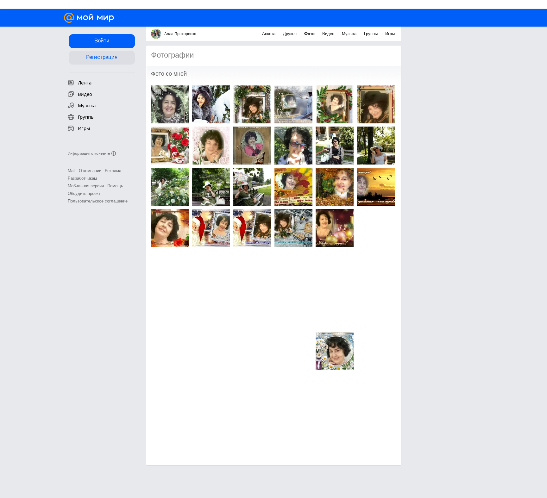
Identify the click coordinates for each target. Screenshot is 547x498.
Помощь (115, 186)
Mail (71, 170)
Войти (102, 41)
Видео (329, 33)
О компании (90, 170)
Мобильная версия (86, 186)
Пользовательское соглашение (98, 201)
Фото (310, 33)
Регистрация (101, 57)
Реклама (113, 170)
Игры (390, 33)
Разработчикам (82, 178)
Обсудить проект (84, 193)
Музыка (350, 33)
